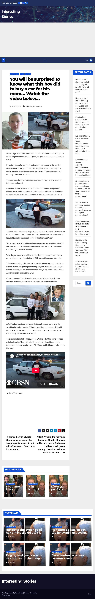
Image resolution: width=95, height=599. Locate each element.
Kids (21, 74)
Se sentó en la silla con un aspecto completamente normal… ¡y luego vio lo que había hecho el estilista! (82, 167)
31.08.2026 (11, 536)
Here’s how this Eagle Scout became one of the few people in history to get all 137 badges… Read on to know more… (20, 443)
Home (90, 594)
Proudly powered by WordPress (12, 593)
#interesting (37, 106)
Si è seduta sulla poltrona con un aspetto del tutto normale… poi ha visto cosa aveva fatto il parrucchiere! (82, 188)
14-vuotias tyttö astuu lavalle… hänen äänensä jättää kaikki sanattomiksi (82, 266)
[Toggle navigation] (45, 60)
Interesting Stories (19, 581)
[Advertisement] (47, 40)
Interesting (14, 74)
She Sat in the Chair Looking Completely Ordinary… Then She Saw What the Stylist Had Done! (82, 247)
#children (29, 106)
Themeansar (6, 595)
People (27, 74)
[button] (87, 60)
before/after (11, 526)
